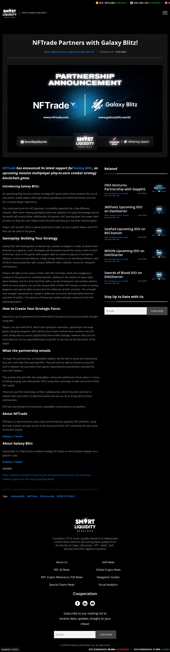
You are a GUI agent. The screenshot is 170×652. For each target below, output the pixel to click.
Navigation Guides (108, 577)
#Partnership (47, 496)
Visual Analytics (108, 584)
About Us (62, 562)
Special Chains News (62, 584)
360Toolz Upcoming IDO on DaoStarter (123, 209)
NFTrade (9, 168)
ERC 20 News (62, 570)
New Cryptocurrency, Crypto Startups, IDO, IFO (69, 51)
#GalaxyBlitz (18, 496)
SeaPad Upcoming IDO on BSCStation (124, 231)
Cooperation (85, 593)
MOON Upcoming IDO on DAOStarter (124, 253)
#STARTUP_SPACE (66, 496)
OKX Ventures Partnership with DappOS (124, 187)
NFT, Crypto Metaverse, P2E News (62, 577)
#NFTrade (32, 496)
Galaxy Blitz (83, 168)
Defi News (108, 562)
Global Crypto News (108, 570)
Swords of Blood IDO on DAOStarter (123, 274)
